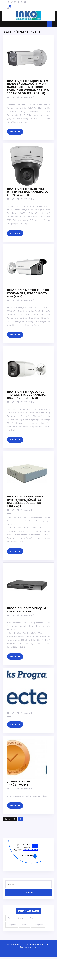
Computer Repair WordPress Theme (25, 944)
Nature (24, 924)
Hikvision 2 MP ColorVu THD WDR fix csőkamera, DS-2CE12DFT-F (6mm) (26, 394)
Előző (7, 819)
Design (20, 918)
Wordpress (38, 924)
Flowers (33, 918)
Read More (16, 133)
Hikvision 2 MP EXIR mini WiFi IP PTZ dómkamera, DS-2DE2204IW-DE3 (28, 191)
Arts (9, 918)
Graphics (12, 924)
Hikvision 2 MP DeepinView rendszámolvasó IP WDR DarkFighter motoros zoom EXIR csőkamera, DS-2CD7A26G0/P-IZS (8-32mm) (28, 87)
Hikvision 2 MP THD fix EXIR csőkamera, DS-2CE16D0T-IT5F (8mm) (28, 293)
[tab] (49, 24)
